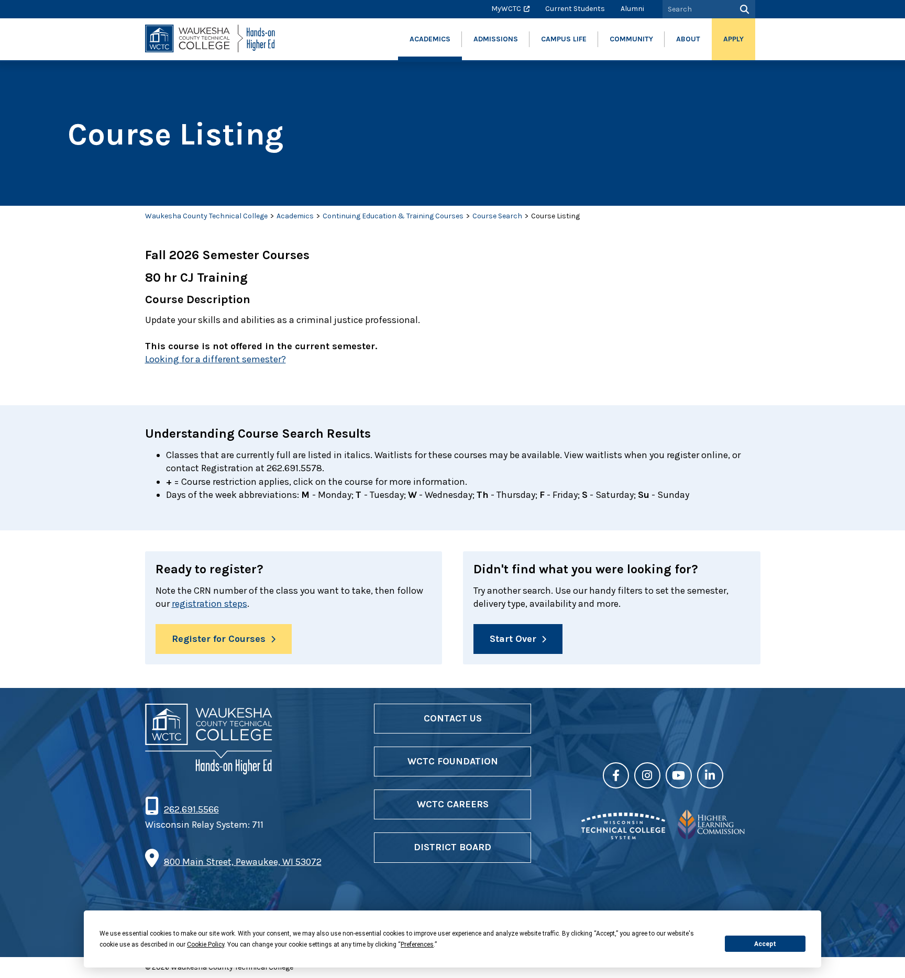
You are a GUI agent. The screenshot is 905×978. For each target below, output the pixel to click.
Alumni (632, 8)
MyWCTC (506, 8)
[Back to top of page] (883, 953)
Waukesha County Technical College (206, 216)
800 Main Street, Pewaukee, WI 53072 (243, 862)
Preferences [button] (417, 944)
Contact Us (453, 718)
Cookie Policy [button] (205, 944)
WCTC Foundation (452, 761)
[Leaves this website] (623, 836)
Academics (295, 216)
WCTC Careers (453, 804)
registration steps (209, 603)
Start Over (513, 638)
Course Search (497, 216)
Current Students (575, 8)
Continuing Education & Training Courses (393, 216)
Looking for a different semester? (215, 359)
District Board (452, 847)
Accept (765, 944)
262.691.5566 (191, 809)
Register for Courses (219, 638)
